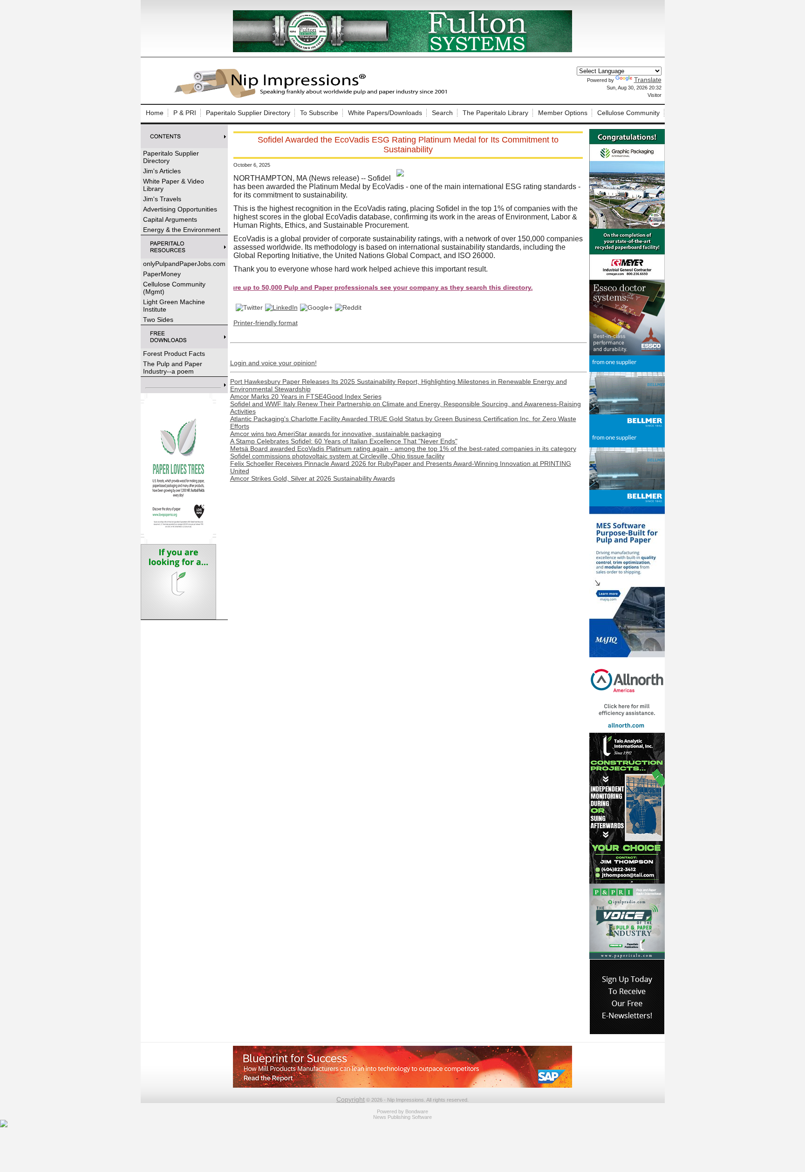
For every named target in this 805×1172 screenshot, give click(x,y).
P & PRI (184, 112)
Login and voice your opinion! (273, 363)
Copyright (350, 1099)
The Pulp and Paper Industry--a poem (172, 367)
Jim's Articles (162, 171)
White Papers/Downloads (385, 112)
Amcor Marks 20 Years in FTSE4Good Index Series (306, 396)
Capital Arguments (170, 219)
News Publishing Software (402, 1117)
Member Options (562, 112)
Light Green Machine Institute (174, 305)
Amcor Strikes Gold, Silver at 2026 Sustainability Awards (312, 478)
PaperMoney (162, 274)
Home (155, 112)
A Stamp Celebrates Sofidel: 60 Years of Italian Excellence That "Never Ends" (343, 441)
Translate (648, 79)
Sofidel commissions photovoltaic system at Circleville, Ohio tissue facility (337, 456)
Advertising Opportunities (180, 209)
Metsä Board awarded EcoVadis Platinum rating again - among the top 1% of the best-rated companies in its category (403, 448)
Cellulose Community (628, 112)
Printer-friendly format (265, 323)
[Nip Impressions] (313, 96)
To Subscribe (319, 112)
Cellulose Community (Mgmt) (174, 287)
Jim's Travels (162, 199)
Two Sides (158, 319)
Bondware (416, 1111)
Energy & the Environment (181, 229)
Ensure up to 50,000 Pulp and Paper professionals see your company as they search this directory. (336, 287)
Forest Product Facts (174, 353)
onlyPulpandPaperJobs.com (184, 263)
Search (442, 112)
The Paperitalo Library (495, 112)
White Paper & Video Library (173, 184)
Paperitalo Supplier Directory (248, 112)
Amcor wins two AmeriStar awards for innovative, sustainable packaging (335, 433)
